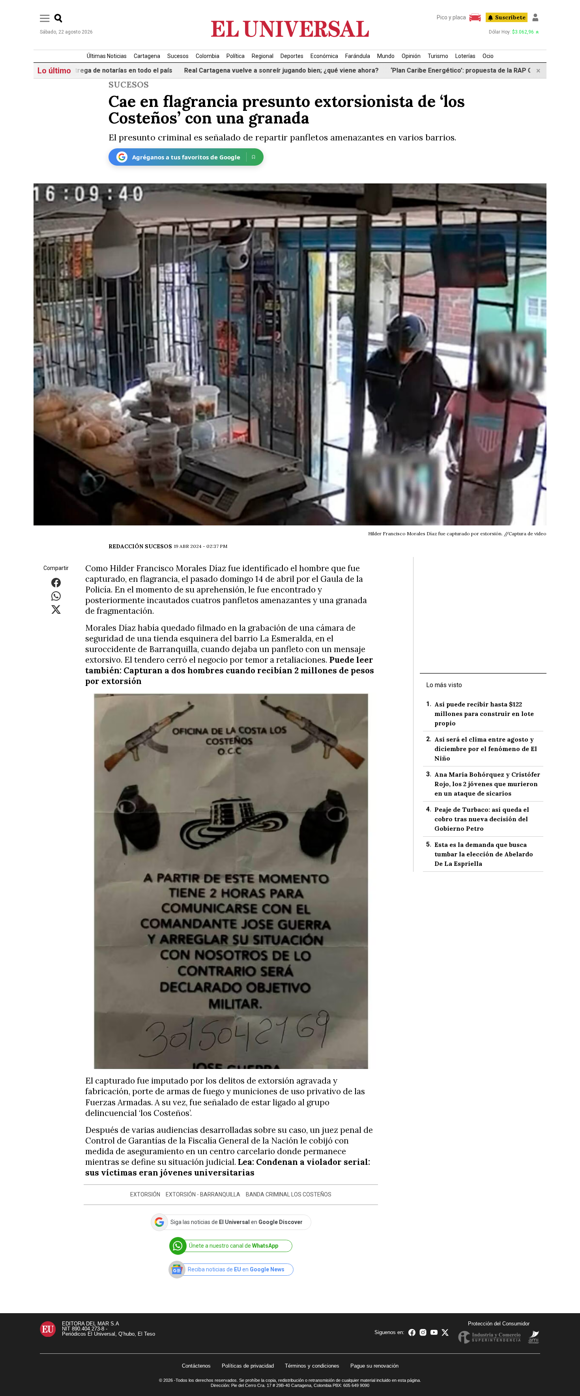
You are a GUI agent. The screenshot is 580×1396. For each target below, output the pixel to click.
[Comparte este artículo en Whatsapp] (56, 596)
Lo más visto (444, 685)
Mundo (386, 56)
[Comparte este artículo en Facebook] (56, 582)
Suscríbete (510, 17)
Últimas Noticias (107, 56)
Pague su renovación (374, 1365)
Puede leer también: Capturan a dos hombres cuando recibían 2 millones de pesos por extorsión (229, 670)
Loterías (465, 56)
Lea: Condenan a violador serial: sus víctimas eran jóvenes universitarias (227, 1167)
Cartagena (147, 56)
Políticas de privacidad (248, 1365)
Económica (324, 56)
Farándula (357, 56)
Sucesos (178, 56)
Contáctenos (196, 1365)
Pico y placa (451, 17)
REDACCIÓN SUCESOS (140, 546)
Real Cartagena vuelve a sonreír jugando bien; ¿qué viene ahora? (235, 70)
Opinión (411, 56)
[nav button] (45, 18)
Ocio (488, 56)
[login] (535, 17)
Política (235, 56)
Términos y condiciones (312, 1365)
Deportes (292, 56)
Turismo (438, 56)
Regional (262, 56)
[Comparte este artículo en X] (56, 609)
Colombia (207, 56)
